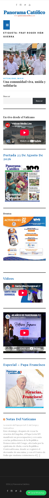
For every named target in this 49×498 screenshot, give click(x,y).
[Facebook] (16, 5)
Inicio (20, 78)
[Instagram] (21, 5)
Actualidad (9, 78)
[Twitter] (25, 5)
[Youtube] (30, 5)
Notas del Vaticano (21, 419)
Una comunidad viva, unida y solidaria (24, 83)
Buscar (6, 96)
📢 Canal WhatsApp (36, 493)
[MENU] (6, 25)
